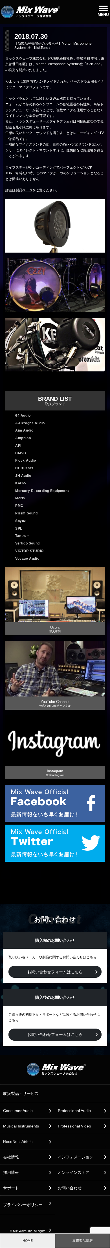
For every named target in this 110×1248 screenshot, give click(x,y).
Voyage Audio (27, 559)
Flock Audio (25, 460)
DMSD (20, 453)
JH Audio (23, 476)
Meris (20, 498)
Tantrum (22, 536)
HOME (28, 1241)
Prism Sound (26, 513)
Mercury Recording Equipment (42, 491)
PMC (19, 506)
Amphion (23, 438)
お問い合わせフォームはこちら (55, 972)
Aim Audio (24, 430)
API (18, 446)
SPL (18, 528)
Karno (20, 483)
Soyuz (20, 521)
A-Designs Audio (30, 423)
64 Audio (23, 415)
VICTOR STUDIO (29, 551)
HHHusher (24, 468)
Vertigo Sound (27, 543)
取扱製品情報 (82, 1241)
